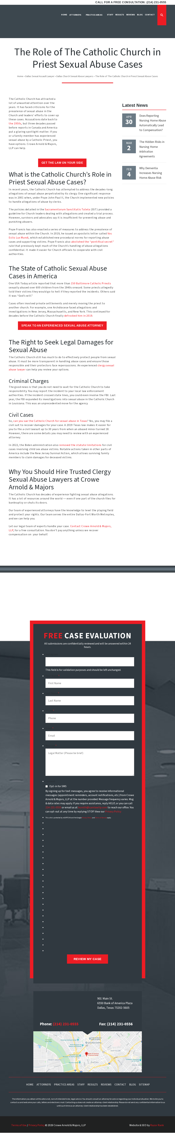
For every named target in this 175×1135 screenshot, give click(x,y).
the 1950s (15, 123)
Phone (49, 711)
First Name (52, 676)
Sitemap (144, 1084)
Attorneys (44, 1084)
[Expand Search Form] (161, 15)
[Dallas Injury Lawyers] (19, 24)
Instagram (51, 654)
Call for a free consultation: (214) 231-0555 (130, 2)
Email (49, 728)
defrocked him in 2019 (78, 316)
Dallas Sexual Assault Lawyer (39, 76)
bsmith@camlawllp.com (92, 807)
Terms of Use (18, 1125)
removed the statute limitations (80, 445)
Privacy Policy (113, 811)
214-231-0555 (53, 807)
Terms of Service (101, 818)
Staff (81, 1084)
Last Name (52, 693)
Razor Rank (157, 1125)
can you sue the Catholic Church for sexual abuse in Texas (50, 421)
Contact (120, 1084)
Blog (132, 1084)
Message (51, 746)
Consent (50, 781)
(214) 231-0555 (65, 1024)
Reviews (106, 1084)
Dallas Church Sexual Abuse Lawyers (74, 76)
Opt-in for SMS (57, 786)
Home (20, 76)
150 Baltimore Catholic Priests (91, 283)
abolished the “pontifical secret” (92, 242)
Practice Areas (64, 1084)
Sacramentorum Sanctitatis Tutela (67, 209)
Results (93, 1084)
